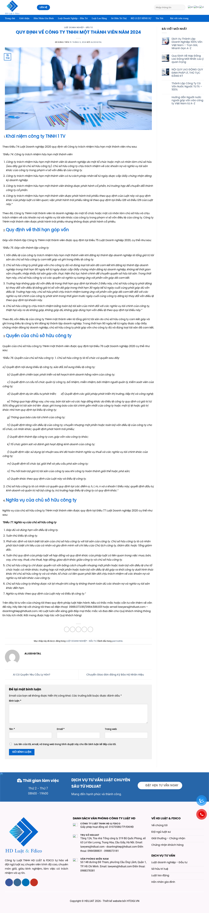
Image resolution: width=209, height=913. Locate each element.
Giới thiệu (24, 18)
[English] (191, 7)
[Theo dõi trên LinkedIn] (26, 882)
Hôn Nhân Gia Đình (44, 18)
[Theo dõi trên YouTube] (34, 882)
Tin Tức (159, 18)
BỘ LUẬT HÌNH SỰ (141, 18)
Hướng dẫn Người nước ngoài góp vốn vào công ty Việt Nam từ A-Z (187, 100)
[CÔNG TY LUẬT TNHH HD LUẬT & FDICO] (18, 7)
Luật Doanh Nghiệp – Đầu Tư (73, 18)
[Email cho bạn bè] (78, 629)
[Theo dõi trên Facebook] (9, 882)
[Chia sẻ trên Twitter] (72, 629)
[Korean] (196, 7)
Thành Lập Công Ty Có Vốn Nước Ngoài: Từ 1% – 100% (187, 86)
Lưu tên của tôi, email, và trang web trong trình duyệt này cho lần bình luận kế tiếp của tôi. (65, 744)
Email (60, 729)
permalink (117, 641)
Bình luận (15, 701)
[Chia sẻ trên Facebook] (66, 629)
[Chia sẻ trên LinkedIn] (90, 629)
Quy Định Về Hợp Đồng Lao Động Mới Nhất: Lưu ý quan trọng (188, 59)
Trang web (111, 729)
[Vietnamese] (201, 7)
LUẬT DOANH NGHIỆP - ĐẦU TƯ (78, 28)
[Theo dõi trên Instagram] (17, 882)
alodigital (96, 42)
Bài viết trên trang (179, 18)
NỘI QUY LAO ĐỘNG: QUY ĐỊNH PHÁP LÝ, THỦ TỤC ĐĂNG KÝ (187, 72)
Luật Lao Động (99, 18)
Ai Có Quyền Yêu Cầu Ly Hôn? (31, 674)
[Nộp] (182, 7)
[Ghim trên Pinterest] (84, 629)
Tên (12, 729)
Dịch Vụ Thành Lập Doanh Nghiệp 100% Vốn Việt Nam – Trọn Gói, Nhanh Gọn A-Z (187, 44)
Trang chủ (10, 18)
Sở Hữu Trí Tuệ (119, 18)
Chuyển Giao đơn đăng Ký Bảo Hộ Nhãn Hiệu (115, 674)
